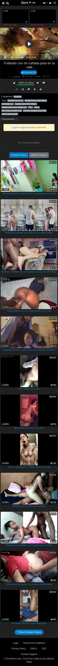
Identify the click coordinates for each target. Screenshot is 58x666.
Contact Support (29, 654)
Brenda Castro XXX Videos (35, 101)
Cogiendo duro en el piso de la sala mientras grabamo (29, 350)
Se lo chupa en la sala (29, 389)
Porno (36, 107)
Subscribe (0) (29, 72)
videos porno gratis (9, 114)
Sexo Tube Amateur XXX (12, 111)
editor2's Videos (39, 155)
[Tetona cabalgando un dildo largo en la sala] (29, 449)
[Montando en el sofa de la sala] (29, 410)
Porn (30, 107)
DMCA (33, 648)
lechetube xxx (7, 104)
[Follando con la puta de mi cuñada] (29, 488)
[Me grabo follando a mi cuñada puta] (29, 605)
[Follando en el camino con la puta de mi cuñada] (29, 566)
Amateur (17, 97)
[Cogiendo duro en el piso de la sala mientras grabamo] (29, 332)
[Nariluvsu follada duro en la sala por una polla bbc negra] (29, 254)
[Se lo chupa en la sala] (29, 371)
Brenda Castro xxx (15, 101)
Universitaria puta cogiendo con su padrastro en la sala (29, 193)
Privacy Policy (19, 648)
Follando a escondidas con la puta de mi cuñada (29, 545)
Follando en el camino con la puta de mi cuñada (29, 584)
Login (16, 643)
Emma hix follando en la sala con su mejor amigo (29, 232)
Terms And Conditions (34, 643)
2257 (44, 648)
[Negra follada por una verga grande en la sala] (29, 293)
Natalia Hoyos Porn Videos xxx (14, 107)
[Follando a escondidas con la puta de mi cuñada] (29, 527)
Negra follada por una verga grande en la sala (29, 311)
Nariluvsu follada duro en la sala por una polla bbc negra (29, 272)
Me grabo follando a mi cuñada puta (29, 623)
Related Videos (19, 155)
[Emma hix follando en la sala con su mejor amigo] (29, 215)
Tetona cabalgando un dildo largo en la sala (29, 467)
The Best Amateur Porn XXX (34, 111)
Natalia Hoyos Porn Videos (25, 104)
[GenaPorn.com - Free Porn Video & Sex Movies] (28, 3)
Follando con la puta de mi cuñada (29, 506)
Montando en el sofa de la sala (29, 428)
